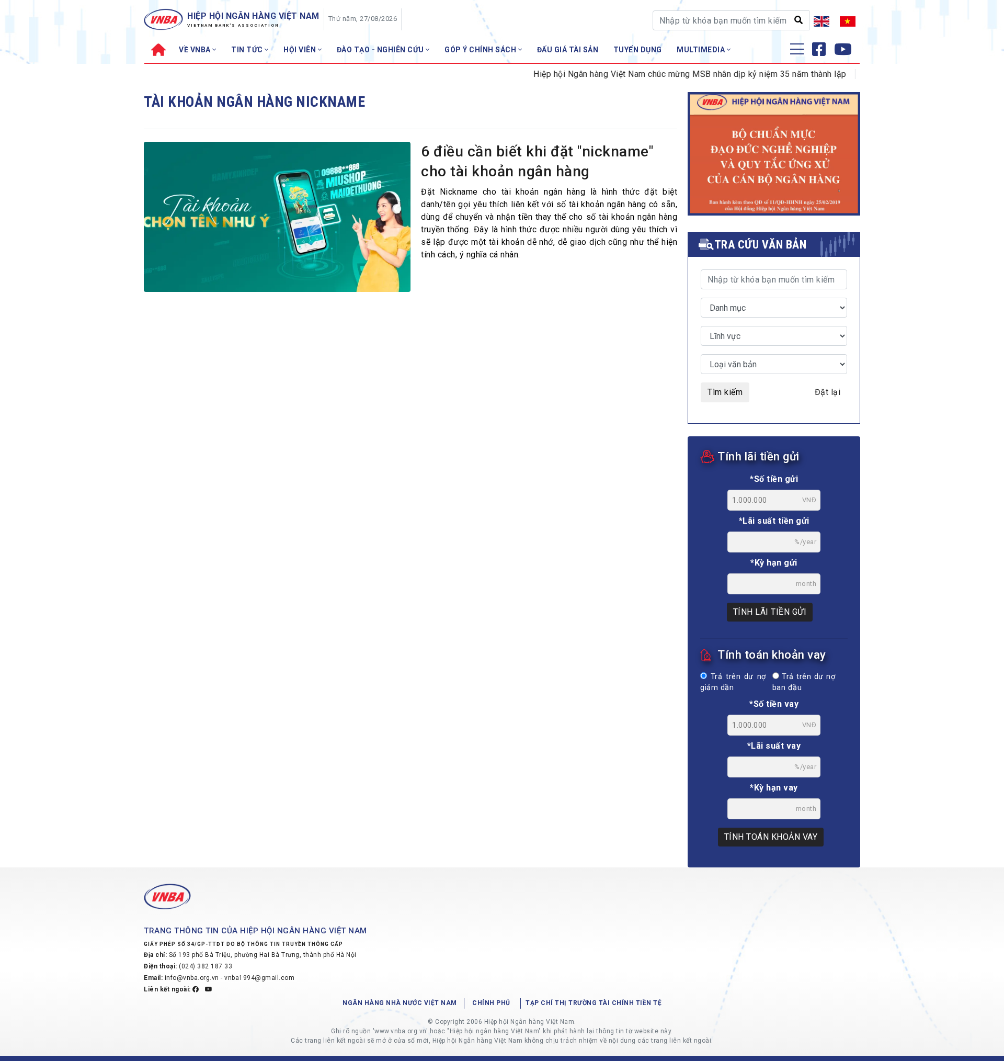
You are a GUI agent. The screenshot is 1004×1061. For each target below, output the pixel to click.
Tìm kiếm (725, 392)
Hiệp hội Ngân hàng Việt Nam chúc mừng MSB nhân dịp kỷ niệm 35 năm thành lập (671, 74)
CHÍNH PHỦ (491, 1003)
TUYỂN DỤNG (637, 50)
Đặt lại (828, 392)
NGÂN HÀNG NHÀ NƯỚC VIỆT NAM (400, 1003)
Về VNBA (195, 50)
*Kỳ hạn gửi (773, 563)
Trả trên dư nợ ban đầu (803, 682)
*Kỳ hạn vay (774, 788)
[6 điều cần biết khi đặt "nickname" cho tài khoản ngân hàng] (277, 220)
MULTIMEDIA (702, 50)
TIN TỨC (248, 50)
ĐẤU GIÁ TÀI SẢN (568, 50)
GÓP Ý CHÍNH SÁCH (481, 50)
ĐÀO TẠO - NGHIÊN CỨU (381, 50)
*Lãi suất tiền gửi (774, 521)
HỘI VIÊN (300, 50)
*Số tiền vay (773, 704)
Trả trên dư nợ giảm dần (733, 682)
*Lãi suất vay (774, 746)
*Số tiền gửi (774, 479)
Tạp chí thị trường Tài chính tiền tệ (593, 1003)
